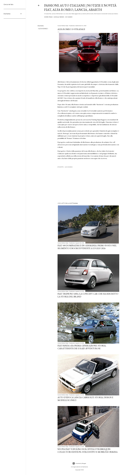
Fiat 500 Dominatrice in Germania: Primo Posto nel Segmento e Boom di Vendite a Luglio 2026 (87, 247)
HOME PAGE (48, 17)
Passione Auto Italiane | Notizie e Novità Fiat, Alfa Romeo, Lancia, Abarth (80, 7)
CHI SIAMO (68, 17)
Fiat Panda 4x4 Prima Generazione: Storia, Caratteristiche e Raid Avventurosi (82, 347)
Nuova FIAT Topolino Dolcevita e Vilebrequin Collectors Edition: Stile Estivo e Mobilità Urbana (88, 450)
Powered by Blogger (80, 463)
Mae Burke (85, 466)
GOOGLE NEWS (59, 17)
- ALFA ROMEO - (43, 28)
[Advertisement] (88, 185)
